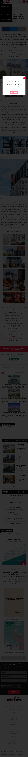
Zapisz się (14, 92)
